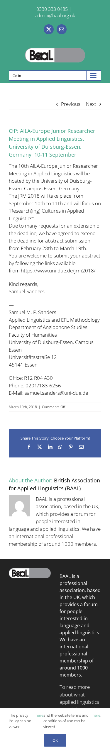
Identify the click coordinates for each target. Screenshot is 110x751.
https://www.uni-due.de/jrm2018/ (58, 270)
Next (91, 104)
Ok (55, 740)
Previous (70, 104)
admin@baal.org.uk (55, 15)
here (39, 715)
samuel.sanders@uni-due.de (56, 392)
